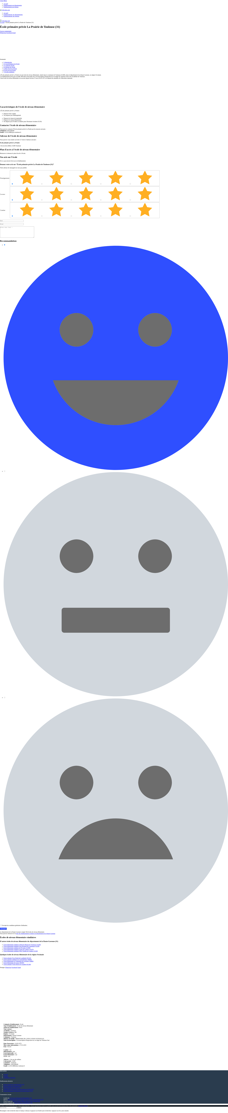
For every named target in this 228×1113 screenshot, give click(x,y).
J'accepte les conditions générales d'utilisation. (15, 925)
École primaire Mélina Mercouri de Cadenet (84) (26, 1101)
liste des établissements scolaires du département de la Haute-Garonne (35, 933)
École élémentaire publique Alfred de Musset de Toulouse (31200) (22, 944)
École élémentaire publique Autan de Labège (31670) (19, 949)
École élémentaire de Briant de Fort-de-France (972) (18, 1091)
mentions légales (83, 1106)
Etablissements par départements (13, 5)
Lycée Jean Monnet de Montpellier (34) (21, 1098)
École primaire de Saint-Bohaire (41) (14, 1084)
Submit (19, 1107)
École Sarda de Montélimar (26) (24, 1103)
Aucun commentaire (5, 31)
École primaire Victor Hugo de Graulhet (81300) (17, 964)
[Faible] (115, 184)
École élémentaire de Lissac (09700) (14, 963)
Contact (6, 1076)
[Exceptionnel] (27, 184)
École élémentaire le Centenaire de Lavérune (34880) (18, 961)
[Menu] (0, 19)
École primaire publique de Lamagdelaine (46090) (18, 959)
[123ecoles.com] (5, 10)
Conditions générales (9, 1077)
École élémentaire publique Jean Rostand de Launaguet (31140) (21, 946)
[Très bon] (56, 184)
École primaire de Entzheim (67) (13, 1086)
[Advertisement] (53, 46)
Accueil (6, 4)
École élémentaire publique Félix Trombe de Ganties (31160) (21, 951)
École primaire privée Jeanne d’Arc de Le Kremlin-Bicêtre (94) (25, 1099)
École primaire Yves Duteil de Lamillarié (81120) (17, 958)
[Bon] (86, 184)
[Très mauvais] (145, 184)
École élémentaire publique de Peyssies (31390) (17, 948)
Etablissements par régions (11, 7)
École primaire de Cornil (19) (12, 1088)
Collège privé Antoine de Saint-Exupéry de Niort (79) (19, 1089)
